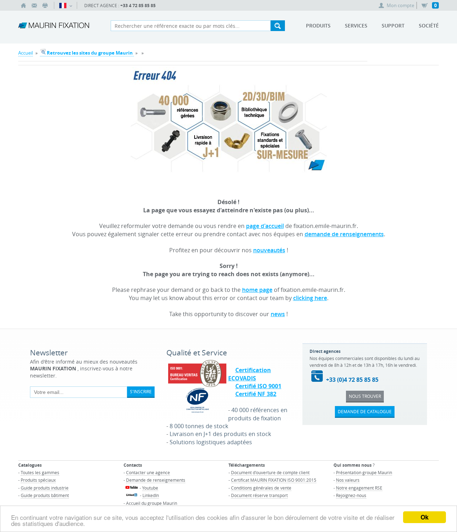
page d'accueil (265, 226)
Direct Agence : (120, 5)
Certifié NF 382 (255, 394)
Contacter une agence (148, 472)
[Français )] (65, 5)
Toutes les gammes (40, 472)
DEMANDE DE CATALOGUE (365, 411)
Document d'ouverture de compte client (270, 472)
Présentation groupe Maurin (364, 472)
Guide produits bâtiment (45, 495)
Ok (424, 517)
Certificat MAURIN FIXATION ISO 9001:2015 (273, 480)
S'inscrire (141, 391)
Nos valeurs (348, 480)
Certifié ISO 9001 (258, 386)
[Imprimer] (45, 5)
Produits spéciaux (38, 480)
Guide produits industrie (45, 488)
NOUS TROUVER (365, 396)
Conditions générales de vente (261, 488)
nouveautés (269, 250)
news (278, 314)
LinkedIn (150, 495)
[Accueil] (23, 5)
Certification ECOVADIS (249, 374)
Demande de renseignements (155, 480)
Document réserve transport (259, 495)
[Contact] (34, 5)
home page (257, 290)
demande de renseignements (344, 234)
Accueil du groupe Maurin (151, 503)
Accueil (25, 53)
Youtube (150, 488)
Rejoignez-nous (351, 495)
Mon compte (400, 5)
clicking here (310, 298)
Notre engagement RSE (359, 488)
